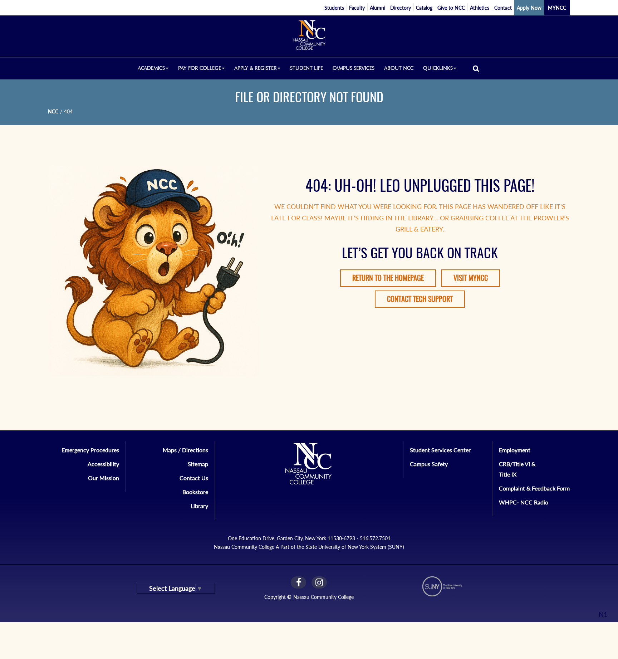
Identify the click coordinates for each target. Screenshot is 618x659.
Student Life (306, 68)
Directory (400, 8)
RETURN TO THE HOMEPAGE (388, 278)
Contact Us (194, 477)
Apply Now (529, 8)
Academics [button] (151, 68)
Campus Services (353, 68)
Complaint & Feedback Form (534, 488)
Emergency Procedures (90, 449)
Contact (503, 8)
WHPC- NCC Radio (523, 502)
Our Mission (103, 477)
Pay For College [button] (199, 68)
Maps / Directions (185, 449)
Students (334, 8)
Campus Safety (429, 463)
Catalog (424, 8)
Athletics (479, 8)
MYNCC (557, 8)
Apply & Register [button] (255, 68)
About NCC (398, 68)
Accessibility (103, 463)
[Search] (476, 68)
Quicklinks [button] (438, 68)
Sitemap (198, 463)
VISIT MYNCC (470, 278)
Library (199, 505)
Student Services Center (440, 449)
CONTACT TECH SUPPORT (420, 299)
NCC (53, 111)
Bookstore (195, 491)
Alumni (377, 8)
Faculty (357, 8)
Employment (514, 449)
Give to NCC (451, 8)
